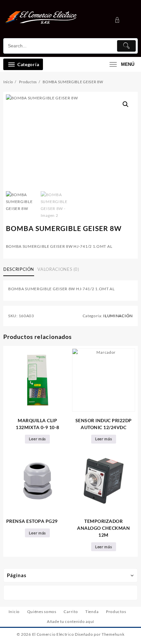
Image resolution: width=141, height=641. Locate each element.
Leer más (37, 438)
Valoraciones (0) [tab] (58, 269)
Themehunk (113, 634)
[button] (125, 104)
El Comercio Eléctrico (53, 634)
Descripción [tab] (18, 269)
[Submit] (126, 46)
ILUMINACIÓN (118, 315)
